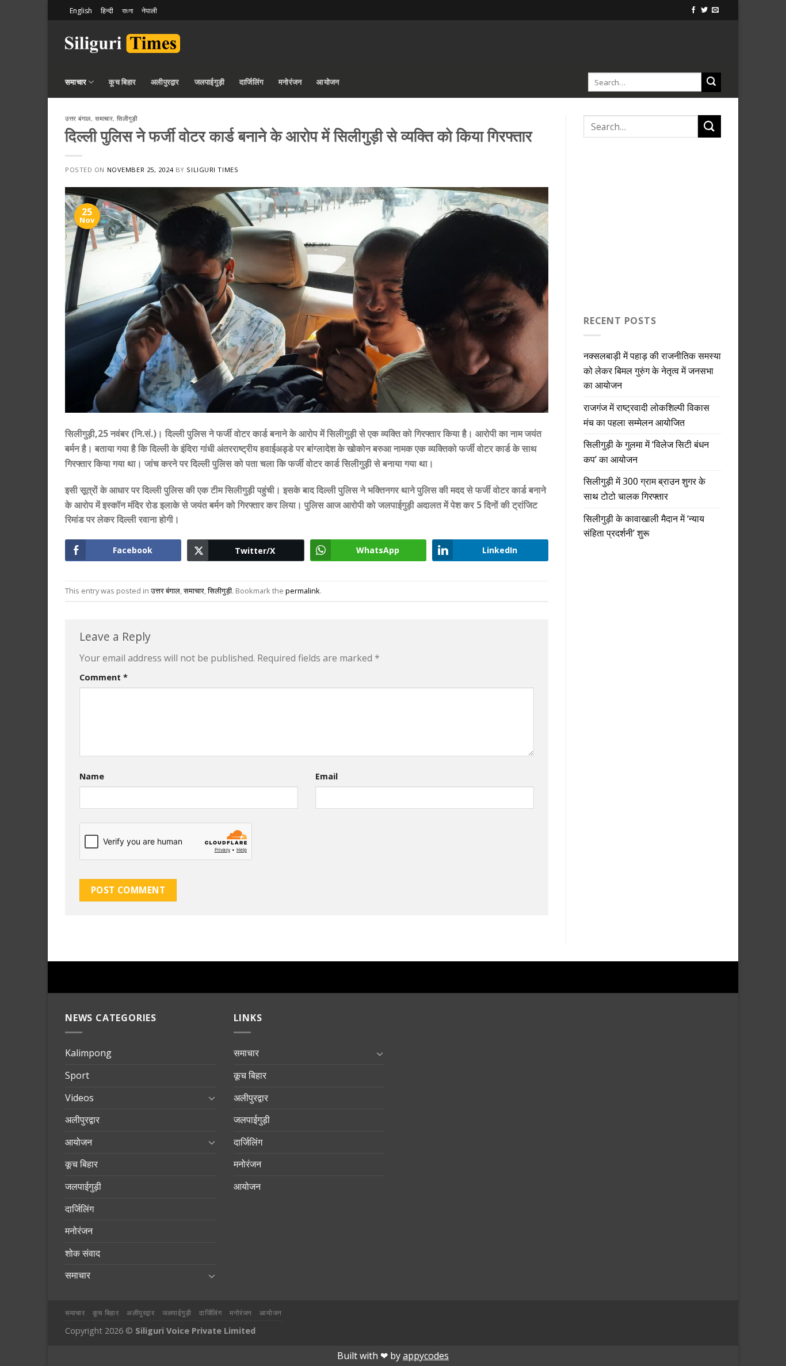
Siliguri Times (212, 169)
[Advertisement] (586, 41)
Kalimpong (88, 1053)
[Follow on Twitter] (704, 10)
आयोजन (327, 82)
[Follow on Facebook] (693, 10)
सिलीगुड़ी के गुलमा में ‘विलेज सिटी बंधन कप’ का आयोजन (646, 452)
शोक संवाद (82, 1253)
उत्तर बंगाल (78, 118)
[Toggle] (211, 1098)
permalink (302, 590)
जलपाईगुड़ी (209, 82)
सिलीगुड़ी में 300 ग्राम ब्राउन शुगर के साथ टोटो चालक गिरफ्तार (644, 489)
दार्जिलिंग (251, 82)
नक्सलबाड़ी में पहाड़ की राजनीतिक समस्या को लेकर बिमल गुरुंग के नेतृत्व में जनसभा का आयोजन (652, 370)
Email (326, 776)
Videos (79, 1097)
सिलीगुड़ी (127, 118)
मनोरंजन (290, 82)
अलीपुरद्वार (165, 82)
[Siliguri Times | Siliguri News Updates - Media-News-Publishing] (122, 43)
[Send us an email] (715, 10)
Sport (77, 1075)
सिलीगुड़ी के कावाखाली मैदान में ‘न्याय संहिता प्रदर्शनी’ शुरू (643, 526)
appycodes (426, 1355)
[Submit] (711, 82)
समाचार (75, 82)
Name (91, 776)
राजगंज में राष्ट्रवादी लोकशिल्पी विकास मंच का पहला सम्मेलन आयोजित (646, 415)
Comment (103, 677)
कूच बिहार (122, 82)
